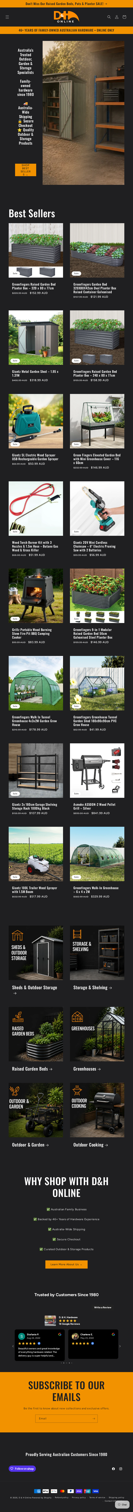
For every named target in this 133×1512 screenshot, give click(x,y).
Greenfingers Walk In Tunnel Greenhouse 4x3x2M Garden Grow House (34, 723)
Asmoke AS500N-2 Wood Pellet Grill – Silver (94, 808)
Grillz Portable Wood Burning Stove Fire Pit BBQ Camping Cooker (32, 635)
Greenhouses (84, 1070)
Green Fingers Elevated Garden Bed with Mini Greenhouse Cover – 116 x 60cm (97, 461)
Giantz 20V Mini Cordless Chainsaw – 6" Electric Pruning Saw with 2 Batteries (94, 548)
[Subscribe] (93, 1419)
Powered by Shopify (42, 1498)
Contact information (114, 1501)
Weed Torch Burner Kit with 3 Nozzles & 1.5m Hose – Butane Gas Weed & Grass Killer (35, 548)
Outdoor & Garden (28, 1146)
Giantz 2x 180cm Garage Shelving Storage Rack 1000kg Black (34, 808)
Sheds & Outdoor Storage (34, 990)
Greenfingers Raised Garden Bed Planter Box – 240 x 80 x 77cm (95, 375)
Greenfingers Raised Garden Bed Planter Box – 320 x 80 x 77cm (34, 288)
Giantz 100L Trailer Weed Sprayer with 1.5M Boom (34, 892)
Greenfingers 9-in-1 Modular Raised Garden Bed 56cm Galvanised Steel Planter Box (93, 635)
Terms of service (97, 1497)
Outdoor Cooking (88, 1146)
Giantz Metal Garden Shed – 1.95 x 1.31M (35, 375)
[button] (7, 17)
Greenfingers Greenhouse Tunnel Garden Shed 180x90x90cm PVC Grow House (95, 723)
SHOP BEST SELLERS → (26, 172)
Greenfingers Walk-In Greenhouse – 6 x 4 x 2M (96, 892)
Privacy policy (79, 1497)
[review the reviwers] (59, 1337)
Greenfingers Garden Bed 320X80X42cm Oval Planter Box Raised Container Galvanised (94, 290)
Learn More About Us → (66, 1266)
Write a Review (102, 1309)
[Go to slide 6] (67, 1363)
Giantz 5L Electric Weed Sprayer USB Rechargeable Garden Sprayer (35, 459)
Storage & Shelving (90, 989)
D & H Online (25, 1498)
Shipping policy (117, 1497)
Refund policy (61, 1497)
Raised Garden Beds (30, 1070)
